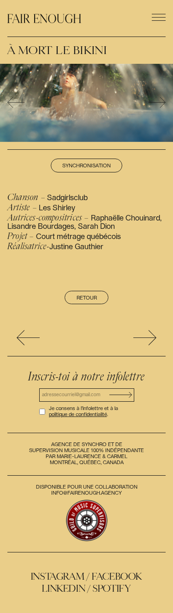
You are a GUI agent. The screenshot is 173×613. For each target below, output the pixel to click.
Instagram (57, 576)
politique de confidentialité (78, 414)
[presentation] (15, 103)
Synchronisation (86, 165)
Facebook (117, 576)
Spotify (112, 588)
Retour (87, 297)
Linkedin (63, 588)
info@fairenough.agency (86, 493)
